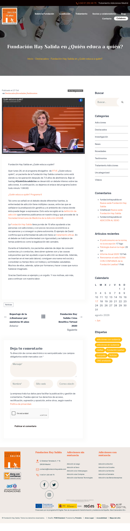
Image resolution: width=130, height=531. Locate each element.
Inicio (30, 58)
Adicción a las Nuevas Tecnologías (80, 478)
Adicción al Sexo (73, 467)
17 (96, 301)
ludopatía (101, 355)
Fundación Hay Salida (21, 224)
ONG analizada (104, 360)
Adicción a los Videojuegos (77, 471)
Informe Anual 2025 (109, 254)
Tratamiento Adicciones (106, 165)
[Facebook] (44, 485)
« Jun (97, 320)
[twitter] (54, 485)
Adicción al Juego (73, 464)
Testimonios (32, 93)
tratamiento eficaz (65, 235)
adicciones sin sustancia (108, 345)
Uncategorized (102, 172)
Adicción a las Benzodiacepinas (110, 478)
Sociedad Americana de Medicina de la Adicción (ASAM (35, 218)
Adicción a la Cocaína (106, 467)
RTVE (55, 171)
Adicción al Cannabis (106, 474)
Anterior (19, 320)
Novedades (21, 93)
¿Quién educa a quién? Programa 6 (25, 194)
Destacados (42, 58)
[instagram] (49, 494)
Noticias (8, 305)
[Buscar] (122, 102)
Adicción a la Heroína (106, 471)
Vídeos (98, 179)
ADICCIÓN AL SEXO (109, 220)
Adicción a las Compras (75, 474)
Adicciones (100, 122)
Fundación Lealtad (115, 350)
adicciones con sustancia (108, 339)
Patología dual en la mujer (112, 247)
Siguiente (68, 322)
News (98, 144)
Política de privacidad (20, 404)
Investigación (101, 137)
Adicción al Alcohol (106, 464)
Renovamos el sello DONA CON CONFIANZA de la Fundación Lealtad (113, 261)
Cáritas (100, 350)
